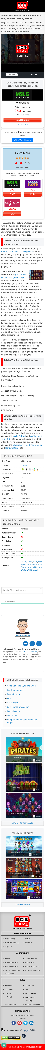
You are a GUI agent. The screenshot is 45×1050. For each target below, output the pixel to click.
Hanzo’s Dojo (11, 448)
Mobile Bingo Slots (32, 966)
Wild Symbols (32, 570)
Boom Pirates (13, 694)
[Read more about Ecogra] (29, 1030)
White (23, 570)
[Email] (25, 643)
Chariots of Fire (20, 445)
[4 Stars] (25, 158)
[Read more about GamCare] (3, 1030)
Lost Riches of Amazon (18, 707)
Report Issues (30, 993)
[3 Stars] (22, 158)
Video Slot (37, 567)
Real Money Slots (12, 966)
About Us (8, 985)
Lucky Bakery (13, 711)
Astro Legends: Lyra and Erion (21, 685)
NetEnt (27, 939)
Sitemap (8, 993)
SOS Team (9, 989)
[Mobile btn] (39, 4)
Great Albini (12, 702)
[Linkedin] (39, 643)
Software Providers (32, 970)
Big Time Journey (15, 690)
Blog (26, 989)
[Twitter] (32, 643)
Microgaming (10, 939)
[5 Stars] (28, 158)
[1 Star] (17, 158)
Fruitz (9, 698)
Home (7, 958)
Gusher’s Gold (19, 436)
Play (12, 194)
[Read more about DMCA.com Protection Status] (10, 1038)
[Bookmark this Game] (31, 74)
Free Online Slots (12, 962)
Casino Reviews (31, 958)
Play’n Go (8, 947)
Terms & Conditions (32, 1005)
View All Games (22, 904)
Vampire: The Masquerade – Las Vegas (22, 721)
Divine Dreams (35, 445)
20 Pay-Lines (26, 562)
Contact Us (29, 985)
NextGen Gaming (11, 943)
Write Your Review (22, 140)
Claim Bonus (22, 120)
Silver (30, 567)
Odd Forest (12, 715)
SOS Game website (29, 651)
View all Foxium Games (22, 823)
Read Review (23, 125)
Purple (23, 567)
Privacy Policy (10, 1005)
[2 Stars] (20, 158)
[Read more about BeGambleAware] (14, 1030)
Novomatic (29, 943)
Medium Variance (34, 564)
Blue (35, 562)
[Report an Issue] (35, 74)
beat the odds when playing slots (17, 251)
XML (10, 997)
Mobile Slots (30, 962)
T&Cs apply (24, 115)
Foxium (24, 465)
